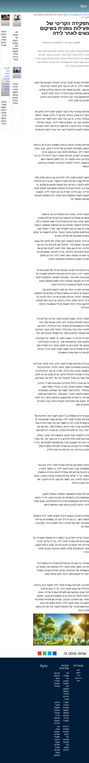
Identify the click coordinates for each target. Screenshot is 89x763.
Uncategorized (75, 15)
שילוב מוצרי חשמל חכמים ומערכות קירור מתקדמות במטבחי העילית (55, 712)
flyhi (84, 6)
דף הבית (86, 15)
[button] (76, 6)
